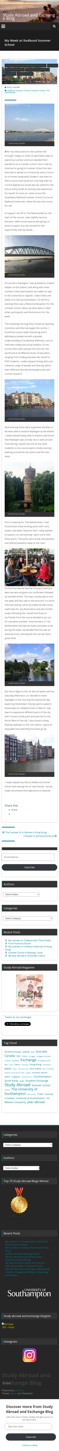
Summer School (25, 73)
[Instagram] (29, 1355)
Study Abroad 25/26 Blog (18, 1259)
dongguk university (44, 1056)
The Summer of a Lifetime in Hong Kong (26, 832)
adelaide (26, 1051)
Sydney (7, 1090)
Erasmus (15, 1060)
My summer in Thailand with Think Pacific (29, 940)
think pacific (31, 1094)
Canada (10, 1056)
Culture (24, 1056)
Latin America (23, 1069)
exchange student (44, 1061)
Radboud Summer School (18, 90)
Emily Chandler (13, 87)
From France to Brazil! (19, 943)
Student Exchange (37, 1080)
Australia (41, 1051)
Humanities (47, 1065)
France (17, 1064)
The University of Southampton (21, 1091)
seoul (7, 1076)
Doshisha (8, 1061)
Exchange (28, 1059)
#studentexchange (13, 1051)
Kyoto (15, 1069)
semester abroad (39, 1072)
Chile (18, 1056)
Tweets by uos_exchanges (18, 1017)
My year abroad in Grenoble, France (26, 955)
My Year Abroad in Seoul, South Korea (24, 1262)
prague (28, 1073)
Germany (24, 1065)
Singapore (16, 1077)
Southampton (42, 1076)
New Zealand (35, 1068)
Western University (15, 1102)
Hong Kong (35, 1064)
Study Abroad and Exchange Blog (29, 16)
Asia (32, 1052)
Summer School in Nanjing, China (25, 952)
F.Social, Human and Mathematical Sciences (25, 65)
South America (27, 1077)
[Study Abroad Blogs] (29, 1203)
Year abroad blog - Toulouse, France (24, 1265)
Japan (8, 1068)
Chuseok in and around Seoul (39, 836)
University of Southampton (30, 1098)
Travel (40, 1093)
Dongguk (32, 1056)
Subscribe (29, 867)
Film (6, 1064)
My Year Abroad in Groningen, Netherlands (27, 1269)
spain (22, 1081)
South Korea (11, 1080)
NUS (44, 1069)
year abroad (36, 1102)
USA (48, 1098)
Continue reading (29, 1445)
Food (11, 1065)
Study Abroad (17, 1084)
